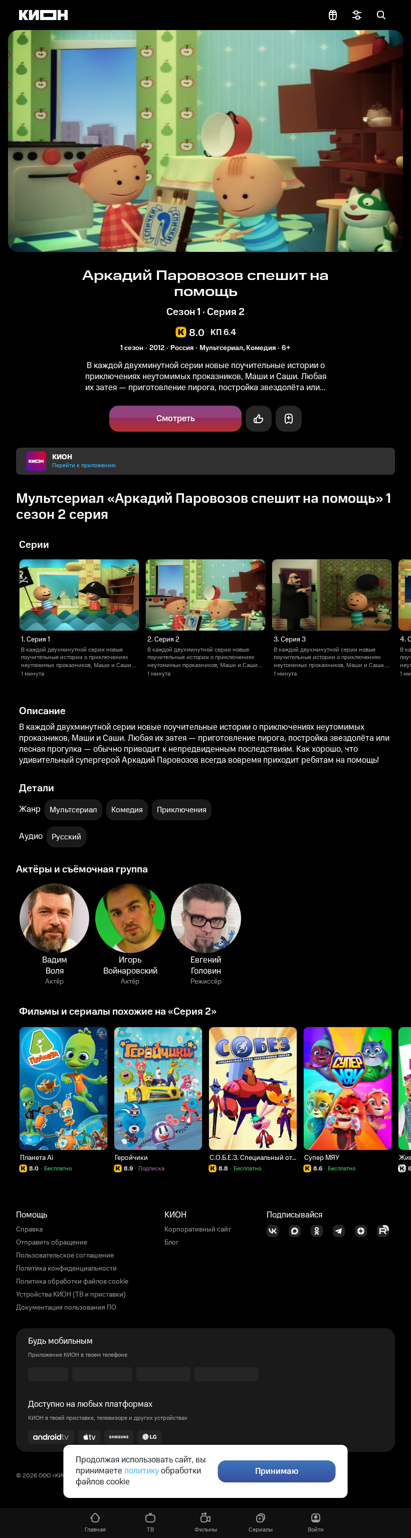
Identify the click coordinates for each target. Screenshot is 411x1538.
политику (141, 1471)
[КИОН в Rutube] (386, 1231)
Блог (171, 1242)
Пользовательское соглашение (65, 1255)
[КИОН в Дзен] (364, 1231)
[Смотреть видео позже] (289, 419)
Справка (29, 1229)
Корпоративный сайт (197, 1229)
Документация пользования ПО (66, 1307)
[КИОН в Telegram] (342, 1231)
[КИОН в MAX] (298, 1231)
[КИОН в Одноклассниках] (320, 1231)
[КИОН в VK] (276, 1231)
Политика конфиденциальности (66, 1268)
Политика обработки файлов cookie (72, 1281)
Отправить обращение (51, 1242)
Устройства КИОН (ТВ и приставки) (71, 1294)
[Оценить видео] (259, 419)
